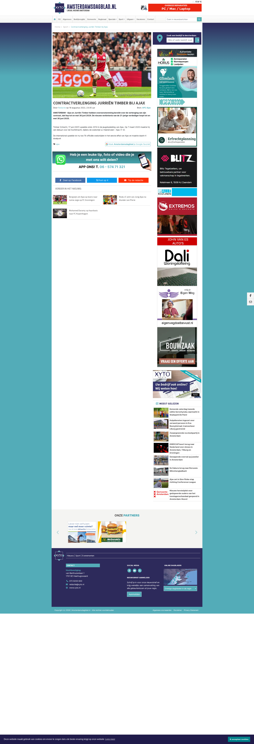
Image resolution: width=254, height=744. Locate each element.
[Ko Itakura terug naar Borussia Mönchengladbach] (161, 472)
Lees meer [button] (110, 739)
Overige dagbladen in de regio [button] (178, 588)
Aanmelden (134, 594)
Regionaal (102, 19)
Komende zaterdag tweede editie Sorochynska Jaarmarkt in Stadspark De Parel (184, 412)
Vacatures (141, 19)
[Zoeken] (199, 19)
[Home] (54, 19)
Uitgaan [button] (130, 19)
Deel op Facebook (72, 180)
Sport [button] (121, 19)
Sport (65, 27)
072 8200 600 (75, 581)
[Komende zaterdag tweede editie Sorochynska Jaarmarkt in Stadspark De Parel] (161, 413)
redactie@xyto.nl (76, 584)
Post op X (103, 180)
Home (57, 27)
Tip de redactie (135, 180)
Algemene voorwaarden (162, 610)
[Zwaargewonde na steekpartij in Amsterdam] (161, 437)
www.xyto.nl (74, 588)
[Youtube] (134, 570)
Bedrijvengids (79, 19)
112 (59, 19)
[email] (250, 302)
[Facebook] (129, 570)
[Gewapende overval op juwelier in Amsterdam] (161, 460)
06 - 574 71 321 (112, 167)
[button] (55, 533)
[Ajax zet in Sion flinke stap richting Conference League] (161, 483)
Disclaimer (178, 610)
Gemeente (91, 19)
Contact (150, 19)
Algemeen (67, 19)
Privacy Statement (191, 610)
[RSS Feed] (139, 570)
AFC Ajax (146, 108)
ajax (58, 144)
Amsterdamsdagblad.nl (91, 6)
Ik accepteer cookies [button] (239, 739)
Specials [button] (111, 19)
